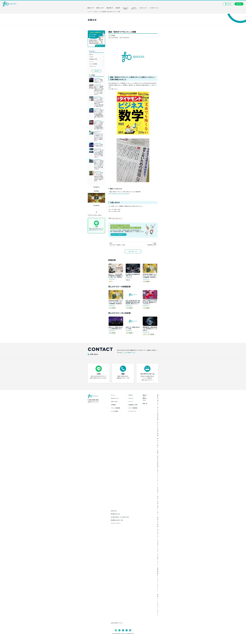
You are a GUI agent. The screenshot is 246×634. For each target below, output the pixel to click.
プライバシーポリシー (116, 523)
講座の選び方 (157, 399)
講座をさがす (145, 396)
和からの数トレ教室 (157, 446)
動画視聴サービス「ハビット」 (157, 579)
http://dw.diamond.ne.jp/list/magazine (119, 193)
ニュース (110, 281)
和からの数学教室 (157, 413)
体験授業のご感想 (93, 59)
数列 (113, 218)
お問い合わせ (114, 511)
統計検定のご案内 (152, 245)
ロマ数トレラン (157, 560)
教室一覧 (145, 403)
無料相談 (239, 4)
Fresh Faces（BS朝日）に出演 (117, 245)
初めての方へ (114, 401)
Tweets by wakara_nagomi (95, 215)
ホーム (113, 395)
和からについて (115, 398)
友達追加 (229, 4)
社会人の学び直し (157, 503)
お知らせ (127, 279)
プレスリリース (92, 66)
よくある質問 (114, 411)
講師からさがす (145, 399)
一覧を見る (96, 71)
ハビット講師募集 (115, 408)
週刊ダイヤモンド (119, 218)
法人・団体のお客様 (157, 519)
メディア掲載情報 (112, 35)
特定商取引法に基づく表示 (117, 520)
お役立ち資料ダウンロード (117, 623)
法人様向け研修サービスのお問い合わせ (120, 517)
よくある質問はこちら (129, 352)
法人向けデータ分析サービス (157, 540)
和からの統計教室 (157, 429)
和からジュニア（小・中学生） (157, 481)
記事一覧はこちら (133, 251)
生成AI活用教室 (157, 461)
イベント (131, 401)
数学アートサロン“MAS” (157, 605)
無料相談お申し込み (115, 514)
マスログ (91, 56)
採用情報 (113, 404)
